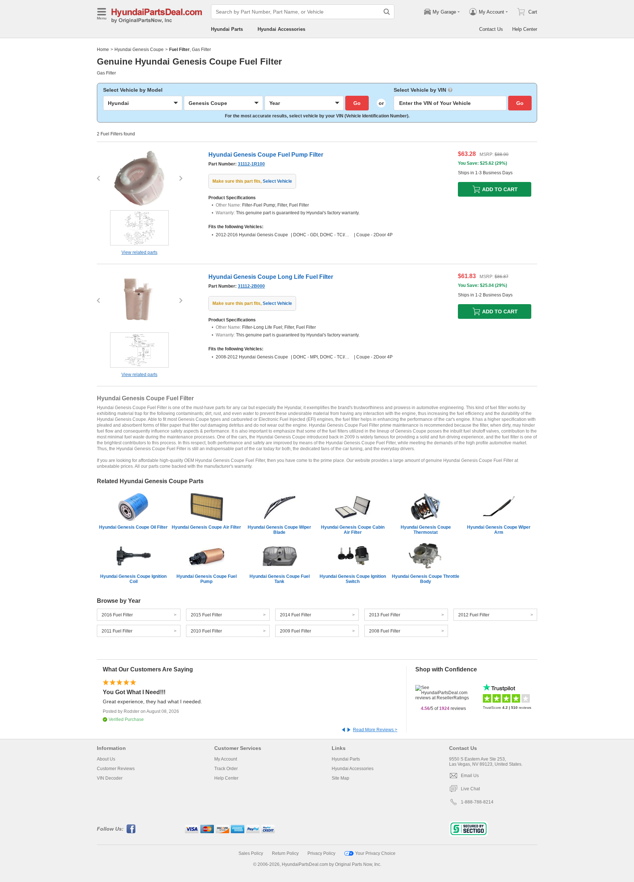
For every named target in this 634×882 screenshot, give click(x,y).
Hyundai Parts (227, 29)
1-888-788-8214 (477, 802)
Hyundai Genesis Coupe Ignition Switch (353, 579)
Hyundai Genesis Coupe (139, 49)
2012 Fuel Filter (473, 614)
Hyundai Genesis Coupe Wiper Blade (279, 530)
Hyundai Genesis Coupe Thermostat (426, 530)
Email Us (470, 775)
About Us (106, 759)
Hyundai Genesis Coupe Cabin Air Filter (353, 530)
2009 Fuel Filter (295, 631)
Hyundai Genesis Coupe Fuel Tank (279, 579)
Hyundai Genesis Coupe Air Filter (206, 527)
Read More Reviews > (375, 729)
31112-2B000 (251, 286)
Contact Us (491, 29)
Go (357, 103)
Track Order (226, 768)
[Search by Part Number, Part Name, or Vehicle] (386, 11)
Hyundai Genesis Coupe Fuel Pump (206, 579)
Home (103, 49)
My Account (225, 759)
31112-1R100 (251, 164)
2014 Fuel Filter (295, 614)
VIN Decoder (110, 778)
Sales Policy (250, 853)
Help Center (524, 29)
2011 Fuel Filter (117, 631)
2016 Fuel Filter (117, 614)
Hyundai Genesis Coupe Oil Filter (133, 527)
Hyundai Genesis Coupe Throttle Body (425, 579)
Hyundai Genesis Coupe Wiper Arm (499, 530)
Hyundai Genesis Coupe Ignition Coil (133, 579)
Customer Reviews (116, 768)
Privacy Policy (321, 853)
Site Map (340, 778)
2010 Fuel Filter (206, 631)
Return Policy (285, 853)
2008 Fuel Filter (384, 631)
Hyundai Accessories (281, 29)
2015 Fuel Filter (206, 614)
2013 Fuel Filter (384, 614)
